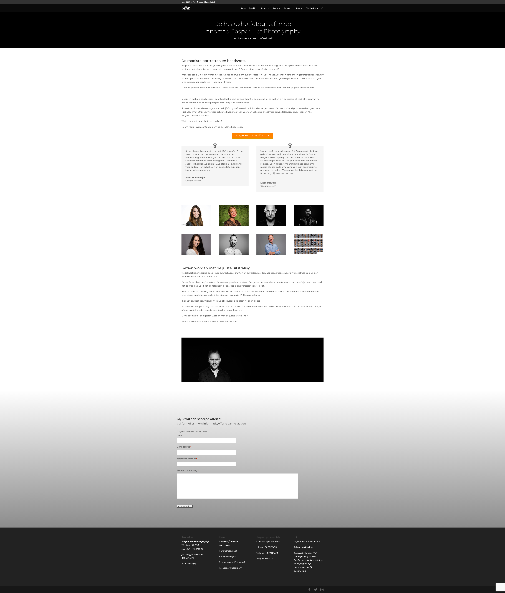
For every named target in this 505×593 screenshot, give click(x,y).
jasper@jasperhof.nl (192, 554)
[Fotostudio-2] (308, 225)
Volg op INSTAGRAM (267, 553)
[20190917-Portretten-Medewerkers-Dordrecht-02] (234, 225)
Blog (298, 8)
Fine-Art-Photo (312, 8)
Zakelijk (252, 8)
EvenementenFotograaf (232, 562)
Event (275, 8)
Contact (287, 8)
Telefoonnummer (187, 458)
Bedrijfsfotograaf (228, 556)
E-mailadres (184, 447)
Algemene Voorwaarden (307, 541)
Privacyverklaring (303, 547)
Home (243, 8)
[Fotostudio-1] (271, 225)
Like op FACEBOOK (266, 547)
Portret (264, 8)
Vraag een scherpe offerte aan (252, 135)
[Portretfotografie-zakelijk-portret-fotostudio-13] (196, 254)
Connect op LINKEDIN (268, 541)
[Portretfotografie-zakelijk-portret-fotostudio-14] (234, 254)
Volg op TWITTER (265, 558)
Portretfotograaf (228, 551)
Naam (181, 435)
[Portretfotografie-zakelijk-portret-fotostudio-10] (271, 254)
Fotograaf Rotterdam (230, 568)
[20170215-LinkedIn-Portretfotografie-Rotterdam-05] (196, 225)
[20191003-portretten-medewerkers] (308, 254)
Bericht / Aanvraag (188, 470)
